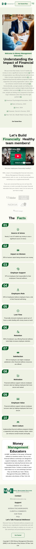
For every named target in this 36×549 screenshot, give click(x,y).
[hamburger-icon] (33, 4)
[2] (28, 77)
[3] (30, 83)
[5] (21, 97)
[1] (29, 73)
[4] (19, 90)
